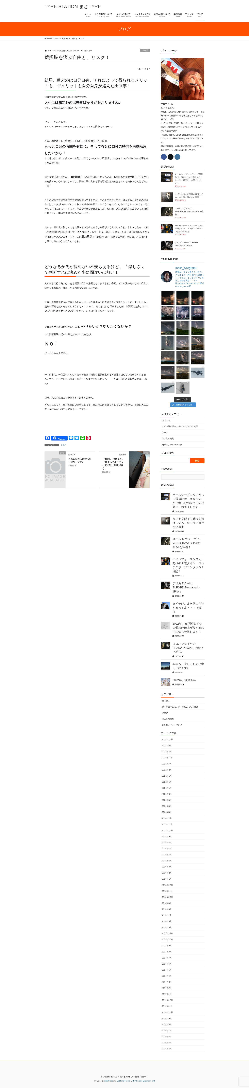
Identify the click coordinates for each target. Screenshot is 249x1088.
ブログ (145, 50)
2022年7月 (167, 764)
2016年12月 (167, 1000)
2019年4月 (167, 861)
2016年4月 (167, 1049)
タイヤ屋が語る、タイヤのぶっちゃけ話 (180, 426)
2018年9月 (167, 903)
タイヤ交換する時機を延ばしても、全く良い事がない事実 (188, 523)
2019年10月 (167, 830)
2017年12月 (167, 933)
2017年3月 (167, 982)
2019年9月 (167, 836)
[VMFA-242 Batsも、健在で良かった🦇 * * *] (168, 387)
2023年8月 (167, 745)
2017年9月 (167, 946)
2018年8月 (167, 909)
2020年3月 (167, 812)
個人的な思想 (168, 438)
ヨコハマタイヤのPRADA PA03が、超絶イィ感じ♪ (188, 647)
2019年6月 (167, 854)
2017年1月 (167, 994)
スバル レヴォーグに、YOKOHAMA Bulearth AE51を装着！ (189, 211)
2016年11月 (167, 1006)
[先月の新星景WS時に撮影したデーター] (197, 358)
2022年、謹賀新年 (184, 680)
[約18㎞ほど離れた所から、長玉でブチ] (197, 298)
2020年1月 (167, 818)
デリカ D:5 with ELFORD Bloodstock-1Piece (186, 587)
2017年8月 (167, 952)
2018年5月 (167, 927)
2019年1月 (167, 879)
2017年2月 (167, 988)
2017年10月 (167, 939)
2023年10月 (167, 739)
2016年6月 (167, 1036)
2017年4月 (167, 976)
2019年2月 (167, 873)
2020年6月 (167, 794)
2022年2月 (167, 770)
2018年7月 (167, 915)
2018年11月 (167, 891)
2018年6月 (167, 921)
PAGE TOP (240, 1052)
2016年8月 (167, 1024)
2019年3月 (167, 867)
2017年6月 (167, 964)
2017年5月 (167, 970)
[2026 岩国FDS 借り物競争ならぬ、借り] (182, 387)
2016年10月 (167, 1012)
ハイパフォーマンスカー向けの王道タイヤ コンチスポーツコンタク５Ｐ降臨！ (189, 228)
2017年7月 (167, 958)
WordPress (108, 1081)
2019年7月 (167, 848)
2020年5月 (167, 800)
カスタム (166, 420)
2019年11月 (167, 824)
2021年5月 (167, 782)
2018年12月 (167, 885)
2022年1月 (167, 776)
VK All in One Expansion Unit (143, 1081)
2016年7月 (167, 1030)
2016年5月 (167, 1042)
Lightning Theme (123, 1081)
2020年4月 (167, 806)
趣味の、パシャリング (172, 444)
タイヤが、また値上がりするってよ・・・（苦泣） (188, 607)
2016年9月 (167, 1018)
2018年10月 (167, 897)
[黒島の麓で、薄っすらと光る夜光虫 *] (168, 343)
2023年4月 (167, 751)
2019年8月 (167, 842)
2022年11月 (167, 758)
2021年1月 (167, 788)
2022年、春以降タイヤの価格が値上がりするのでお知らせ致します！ (188, 627)
